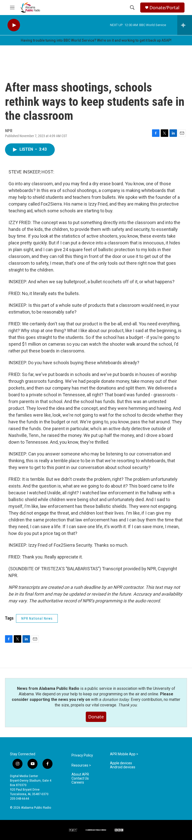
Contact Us (80, 778)
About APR (80, 774)
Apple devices (121, 763)
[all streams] (184, 25)
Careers (78, 782)
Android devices (122, 767)
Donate (96, 717)
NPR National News (36, 618)
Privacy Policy (82, 755)
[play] (14, 25)
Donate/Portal (165, 7)
